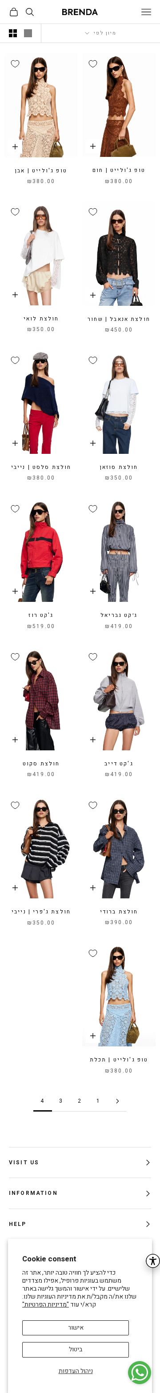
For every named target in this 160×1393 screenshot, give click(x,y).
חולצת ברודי (119, 912)
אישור (76, 1327)
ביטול (75, 1349)
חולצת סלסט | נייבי (41, 467)
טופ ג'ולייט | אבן (41, 171)
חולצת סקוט (41, 764)
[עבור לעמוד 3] (117, 1101)
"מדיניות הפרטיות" (45, 1304)
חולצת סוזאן (119, 467)
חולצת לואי (41, 319)
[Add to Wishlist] (93, 63)
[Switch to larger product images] (28, 33)
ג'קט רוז (40, 615)
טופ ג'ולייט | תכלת (119, 1060)
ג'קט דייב (118, 764)
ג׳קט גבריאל (118, 615)
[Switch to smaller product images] (13, 33)
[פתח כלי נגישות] (153, 1261)
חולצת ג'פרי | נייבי (41, 912)
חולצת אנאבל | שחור (119, 319)
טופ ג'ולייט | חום (118, 170)
